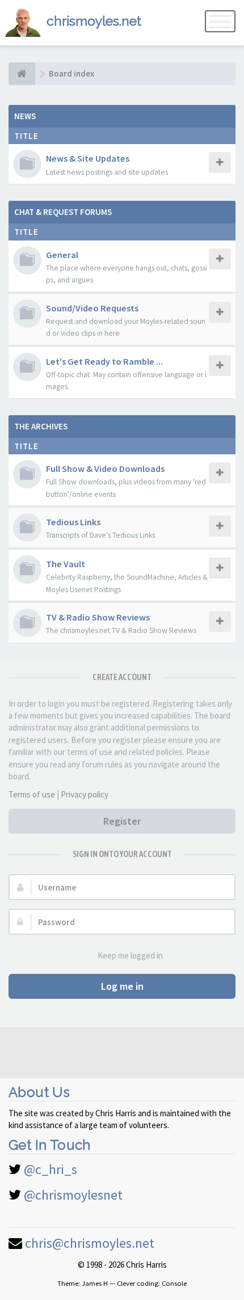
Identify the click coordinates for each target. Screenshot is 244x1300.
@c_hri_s (50, 1169)
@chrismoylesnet (73, 1195)
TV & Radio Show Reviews (98, 617)
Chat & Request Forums (63, 211)
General (62, 254)
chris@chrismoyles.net (89, 1243)
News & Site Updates (87, 158)
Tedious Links (73, 521)
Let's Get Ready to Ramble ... (104, 361)
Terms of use (32, 794)
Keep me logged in (130, 955)
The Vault (65, 563)
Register (122, 821)
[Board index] (22, 73)
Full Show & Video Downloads (105, 468)
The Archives (41, 426)
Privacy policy (84, 794)
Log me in (122, 986)
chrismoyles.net (94, 20)
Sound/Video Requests (92, 308)
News (25, 116)
